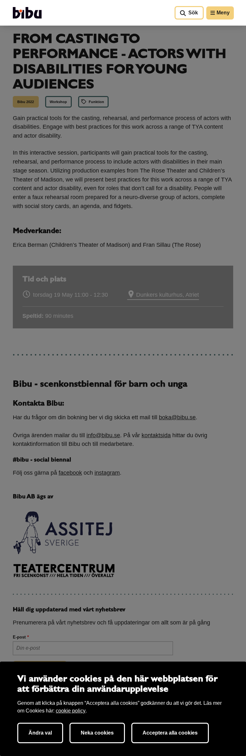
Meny (223, 12)
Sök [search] (193, 12)
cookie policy (71, 710)
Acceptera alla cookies (170, 733)
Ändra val (40, 733)
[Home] (27, 13)
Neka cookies (97, 733)
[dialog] (123, 709)
